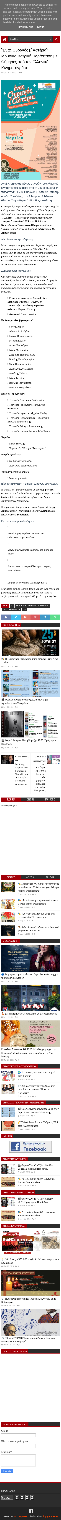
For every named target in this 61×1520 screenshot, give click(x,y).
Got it (40, 27)
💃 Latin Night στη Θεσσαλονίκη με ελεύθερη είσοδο (29, 1013)
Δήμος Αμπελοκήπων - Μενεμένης (32, 606)
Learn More (25, 27)
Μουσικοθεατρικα (12, 609)
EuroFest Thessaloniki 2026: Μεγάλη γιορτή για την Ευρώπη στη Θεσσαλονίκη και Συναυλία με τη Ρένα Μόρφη (28, 1053)
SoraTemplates (20, 1516)
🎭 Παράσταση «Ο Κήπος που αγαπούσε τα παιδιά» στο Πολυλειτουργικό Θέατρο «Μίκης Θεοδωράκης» (38, 887)
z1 (25, 609)
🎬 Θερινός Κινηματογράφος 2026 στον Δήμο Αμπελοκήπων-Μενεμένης (24, 701)
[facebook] (30, 1511)
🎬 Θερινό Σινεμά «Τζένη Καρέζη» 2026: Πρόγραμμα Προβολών (28, 742)
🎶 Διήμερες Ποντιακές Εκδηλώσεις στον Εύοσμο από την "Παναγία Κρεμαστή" (36, 1089)
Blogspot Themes (50, 1516)
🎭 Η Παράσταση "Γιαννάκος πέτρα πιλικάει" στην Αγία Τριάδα (29, 660)
